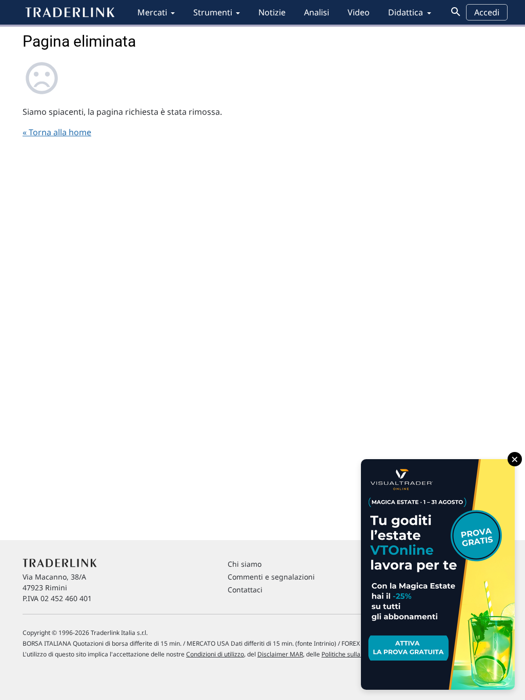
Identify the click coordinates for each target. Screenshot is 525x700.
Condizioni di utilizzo (215, 654)
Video (359, 12)
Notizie (272, 12)
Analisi (316, 12)
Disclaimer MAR (280, 654)
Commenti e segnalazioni (271, 577)
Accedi (486, 12)
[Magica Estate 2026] (438, 574)
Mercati (152, 12)
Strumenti (212, 12)
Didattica (405, 12)
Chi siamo (244, 564)
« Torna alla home (57, 132)
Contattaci (245, 589)
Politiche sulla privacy (351, 654)
